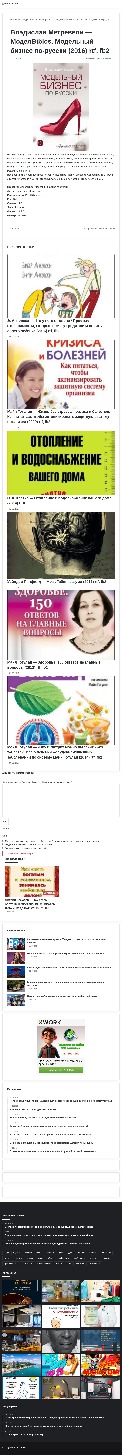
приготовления (44, 1263)
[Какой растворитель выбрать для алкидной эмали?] (61, 1291)
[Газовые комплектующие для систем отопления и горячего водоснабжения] (100, 1388)
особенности (63, 1258)
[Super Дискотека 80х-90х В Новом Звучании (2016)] (100, 1365)
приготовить (27, 1263)
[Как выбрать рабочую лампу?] (61, 1388)
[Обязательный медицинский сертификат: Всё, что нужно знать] (100, 1316)
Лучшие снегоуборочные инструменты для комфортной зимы (62, 996)
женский (81, 1253)
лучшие (30, 1258)
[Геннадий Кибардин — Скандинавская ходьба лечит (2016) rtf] (21, 1388)
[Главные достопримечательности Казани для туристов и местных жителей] (16, 972)
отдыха (93, 1258)
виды (6, 1253)
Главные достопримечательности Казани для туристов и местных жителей (69, 967)
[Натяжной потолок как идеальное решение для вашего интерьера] (21, 1316)
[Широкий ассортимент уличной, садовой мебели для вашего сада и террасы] (16, 986)
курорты (18, 1258)
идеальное (106, 1253)
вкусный (28, 1253)
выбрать (50, 1253)
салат (69, 1263)
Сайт (4, 836)
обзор (50, 1258)
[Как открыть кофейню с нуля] (21, 1340)
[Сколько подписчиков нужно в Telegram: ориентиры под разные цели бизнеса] (16, 944)
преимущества (10, 1263)
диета (61, 1253)
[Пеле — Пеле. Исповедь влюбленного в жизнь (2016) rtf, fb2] (61, 1341)
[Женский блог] (10, 4)
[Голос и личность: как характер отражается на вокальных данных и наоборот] (16, 958)
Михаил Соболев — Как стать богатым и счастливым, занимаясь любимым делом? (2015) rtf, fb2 (30, 904)
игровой (93, 1253)
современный (94, 1263)
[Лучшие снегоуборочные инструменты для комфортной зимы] (16, 1000)
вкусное (16, 1253)
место (40, 1258)
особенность (79, 1258)
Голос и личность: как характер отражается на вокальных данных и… (66, 953)
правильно (106, 1258)
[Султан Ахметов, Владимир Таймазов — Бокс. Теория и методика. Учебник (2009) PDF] (100, 1340)
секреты (80, 1263)
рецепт (59, 1263)
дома (70, 1253)
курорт (7, 1258)
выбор (39, 1253)
